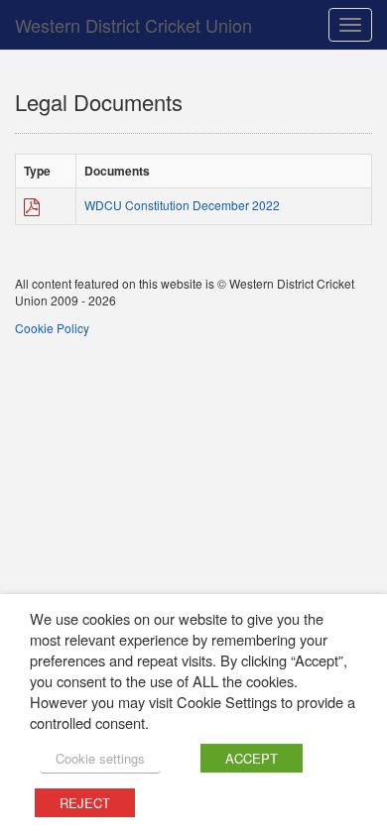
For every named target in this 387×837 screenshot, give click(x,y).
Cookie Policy (52, 327)
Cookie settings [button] (100, 758)
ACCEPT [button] (251, 758)
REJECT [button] (85, 802)
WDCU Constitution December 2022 (182, 204)
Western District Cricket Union (133, 25)
